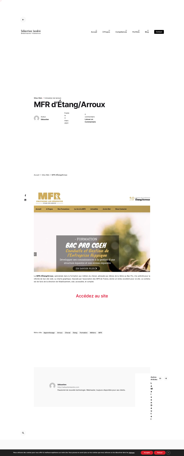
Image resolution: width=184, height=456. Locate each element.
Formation (83, 333)
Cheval (67, 333)
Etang (75, 333)
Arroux (59, 333)
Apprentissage (49, 333)
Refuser (159, 453)
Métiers (93, 333)
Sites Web (38, 98)
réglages (131, 453)
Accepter (147, 453)
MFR (100, 333)
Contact (159, 32)
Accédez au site (92, 295)
